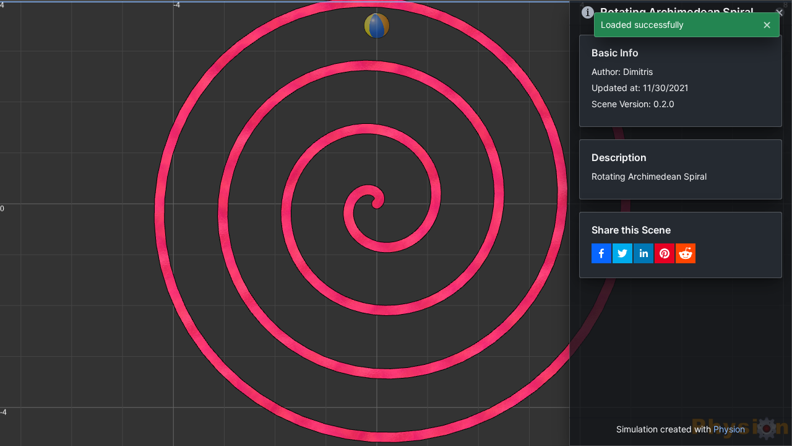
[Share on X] (622, 253)
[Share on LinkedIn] (643, 253)
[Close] (779, 12)
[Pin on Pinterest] (664, 253)
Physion (729, 429)
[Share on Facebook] (601, 253)
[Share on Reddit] (685, 253)
